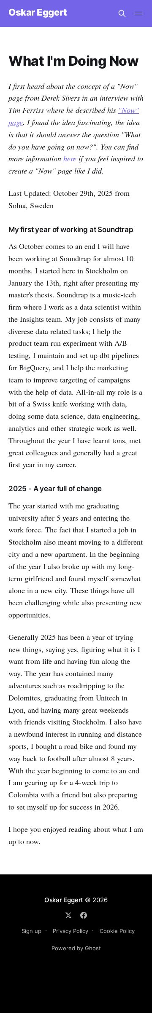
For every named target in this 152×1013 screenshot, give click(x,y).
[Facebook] (83, 915)
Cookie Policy (117, 930)
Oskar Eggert (37, 12)
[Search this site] (122, 13)
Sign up (31, 930)
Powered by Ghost (76, 948)
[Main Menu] (138, 13)
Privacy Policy (70, 930)
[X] (68, 915)
